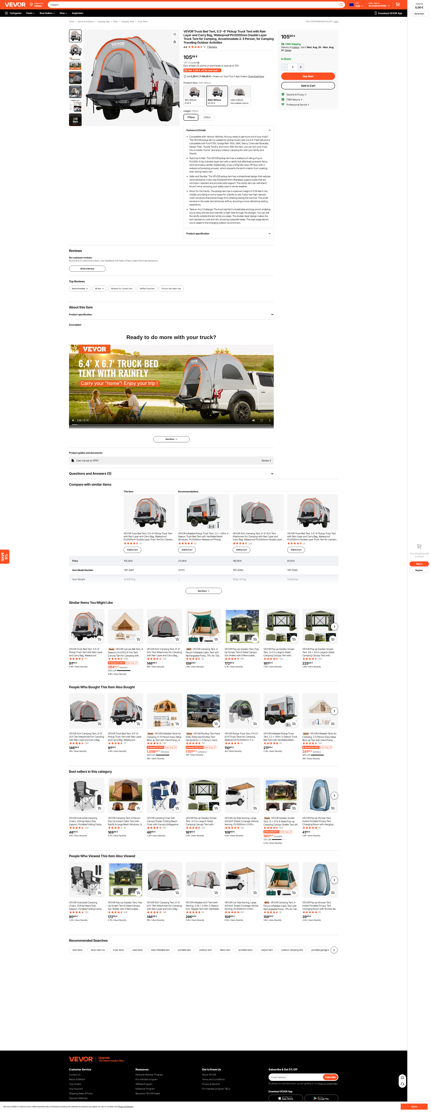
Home (71, 21)
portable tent (184, 949)
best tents (77, 949)
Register (419, 570)
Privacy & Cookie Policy (327, 1083)
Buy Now (308, 76)
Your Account (76, 1088)
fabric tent (225, 949)
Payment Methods (78, 1098)
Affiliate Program (144, 1084)
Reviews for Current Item (121, 288)
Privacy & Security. (126, 1106)
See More (202, 591)
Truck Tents (142, 21)
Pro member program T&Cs (216, 1088)
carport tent (267, 949)
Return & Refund (77, 1079)
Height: (187, 111)
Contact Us (74, 1074)
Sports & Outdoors (86, 21)
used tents (137, 949)
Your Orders (75, 1084)
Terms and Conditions (213, 1079)
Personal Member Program (149, 1074)
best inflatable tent (160, 949)
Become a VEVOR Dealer (148, 1093)
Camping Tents (127, 21)
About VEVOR (209, 1074)
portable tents (246, 949)
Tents (115, 21)
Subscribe (330, 1077)
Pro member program (147, 1079)
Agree (414, 1106)
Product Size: (191, 82)
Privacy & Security (211, 1084)
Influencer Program (145, 1088)
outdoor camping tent (292, 949)
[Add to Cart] (99, 639)
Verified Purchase (147, 288)
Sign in (419, 564)
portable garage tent (321, 949)
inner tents (118, 949)
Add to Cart (308, 85)
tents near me (98, 949)
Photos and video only (171, 288)
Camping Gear (103, 21)
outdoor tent (205, 949)
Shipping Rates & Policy (81, 1093)
